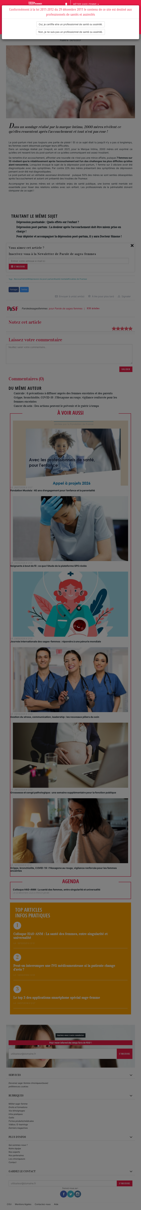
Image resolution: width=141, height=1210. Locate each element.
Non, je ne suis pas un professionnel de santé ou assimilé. (70, 31)
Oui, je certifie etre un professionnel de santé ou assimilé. (70, 24)
